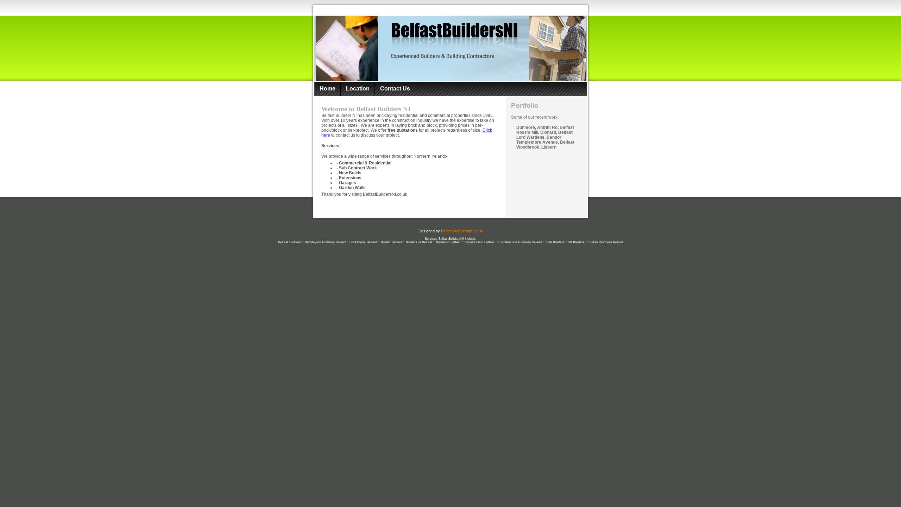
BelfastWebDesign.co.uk (462, 231)
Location (358, 89)
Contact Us (395, 89)
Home (327, 89)
